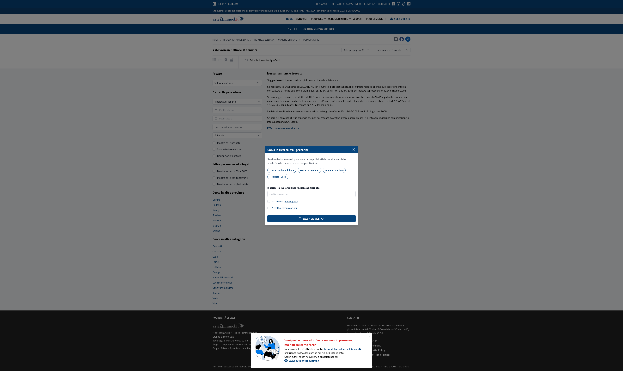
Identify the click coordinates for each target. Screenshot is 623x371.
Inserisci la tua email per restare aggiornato (293, 188)
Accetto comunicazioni (284, 208)
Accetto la (285, 201)
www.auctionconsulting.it (304, 361)
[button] (370, 336)
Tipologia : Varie (277, 176)
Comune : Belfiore (334, 170)
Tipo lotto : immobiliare (281, 170)
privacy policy (291, 201)
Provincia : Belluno (309, 170)
